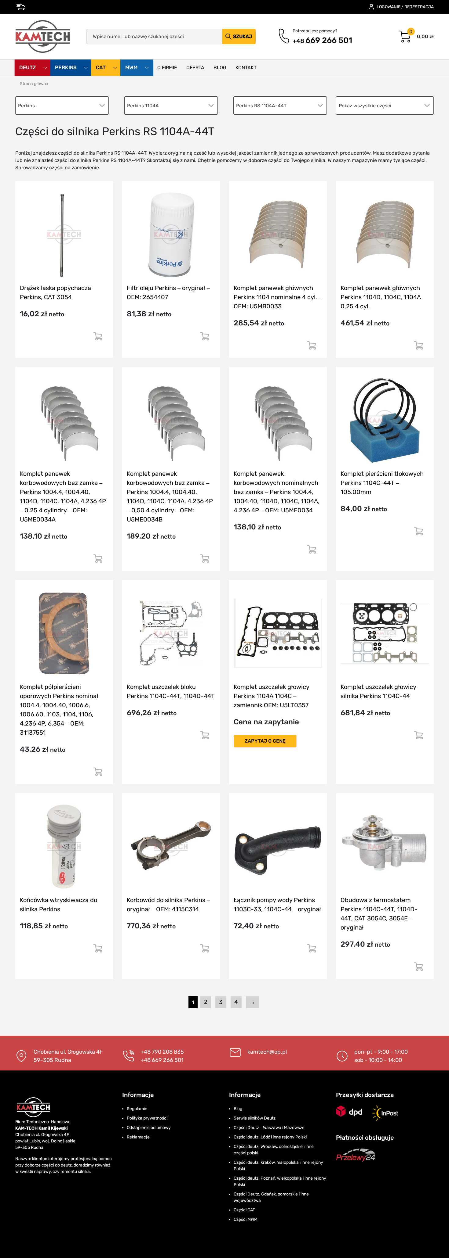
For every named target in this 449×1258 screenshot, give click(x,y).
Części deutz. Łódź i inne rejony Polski (270, 1137)
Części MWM (245, 1219)
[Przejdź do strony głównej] (43, 36)
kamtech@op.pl (267, 1051)
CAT (101, 68)
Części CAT (244, 1210)
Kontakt (246, 67)
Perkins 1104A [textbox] (143, 106)
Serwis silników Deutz (255, 1118)
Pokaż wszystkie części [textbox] (365, 106)
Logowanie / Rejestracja (405, 6)
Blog (220, 67)
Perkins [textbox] (26, 106)
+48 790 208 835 (162, 1051)
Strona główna (34, 83)
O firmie (167, 67)
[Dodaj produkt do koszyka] (97, 339)
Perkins (66, 68)
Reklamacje (138, 1137)
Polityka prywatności (147, 1118)
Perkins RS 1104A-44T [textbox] (261, 106)
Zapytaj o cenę (265, 741)
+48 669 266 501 (162, 1060)
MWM (132, 68)
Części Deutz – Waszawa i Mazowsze (269, 1127)
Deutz (28, 68)
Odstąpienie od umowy (149, 1127)
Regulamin (137, 1108)
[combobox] (385, 105)
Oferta (195, 67)
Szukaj (242, 36)
